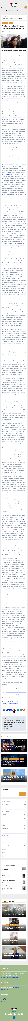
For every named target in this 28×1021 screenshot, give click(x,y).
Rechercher (5, 789)
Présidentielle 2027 (14, 759)
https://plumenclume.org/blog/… (10, 703)
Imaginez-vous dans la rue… (8, 880)
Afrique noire (5, 804)
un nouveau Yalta (6, 174)
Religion (4, 852)
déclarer (17, 556)
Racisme (4, 849)
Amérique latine (6, 808)
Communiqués (5, 811)
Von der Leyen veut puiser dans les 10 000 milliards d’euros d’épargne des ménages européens (11, 887)
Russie (10, 23)
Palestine (4, 839)
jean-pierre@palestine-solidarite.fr (9, 977)
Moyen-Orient (5, 828)
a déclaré (22, 519)
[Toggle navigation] (2, 7)
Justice (3, 818)
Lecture (4, 821)
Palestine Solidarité (13, 11)
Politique (6, 759)
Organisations (5, 835)
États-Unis (5, 23)
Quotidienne (16, 987)
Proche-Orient (5, 845)
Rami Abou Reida (14, 924)
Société (3, 856)
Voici (23, 407)
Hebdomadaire (4, 989)
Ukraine (10, 774)
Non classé (4, 832)
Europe (5, 953)
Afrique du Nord (6, 801)
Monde (3, 825)
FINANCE (4, 815)
